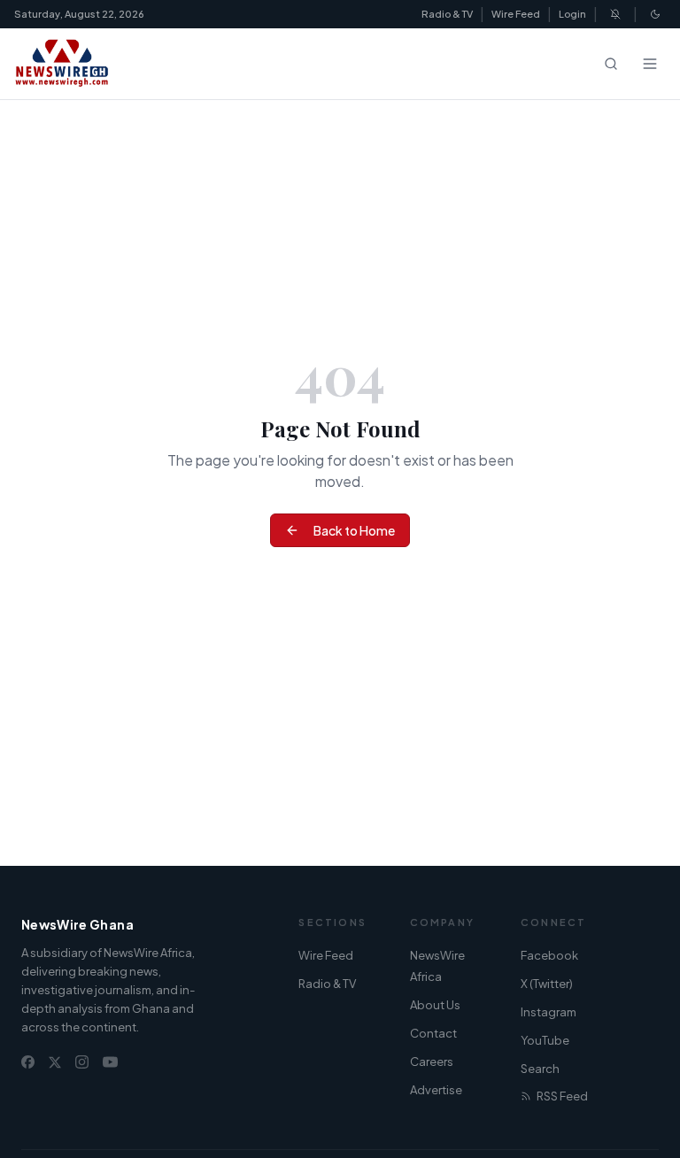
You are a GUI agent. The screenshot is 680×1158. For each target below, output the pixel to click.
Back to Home (354, 530)
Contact (433, 1033)
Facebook (549, 955)
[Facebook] (28, 1062)
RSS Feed (562, 1096)
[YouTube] (110, 1061)
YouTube (545, 1040)
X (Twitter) (547, 984)
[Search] (611, 64)
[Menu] (650, 64)
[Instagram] (82, 1062)
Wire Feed (515, 13)
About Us (435, 1005)
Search (540, 1069)
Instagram (548, 1012)
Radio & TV (447, 13)
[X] (55, 1062)
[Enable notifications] (615, 14)
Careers (431, 1061)
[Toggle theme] (655, 14)
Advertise (436, 1090)
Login (572, 13)
